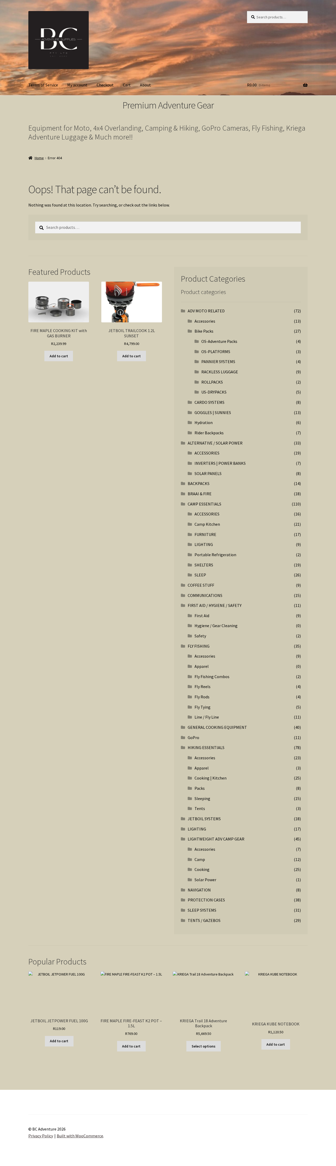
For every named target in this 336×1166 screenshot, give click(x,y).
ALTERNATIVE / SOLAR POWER (215, 443)
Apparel (202, 666)
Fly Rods (202, 696)
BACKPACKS (198, 483)
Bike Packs (204, 331)
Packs (200, 788)
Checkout (105, 84)
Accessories (205, 321)
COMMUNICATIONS (205, 595)
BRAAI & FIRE (200, 493)
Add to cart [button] (59, 356)
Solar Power (205, 879)
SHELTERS (204, 564)
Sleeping (202, 798)
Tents (200, 808)
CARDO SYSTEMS (209, 402)
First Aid (202, 615)
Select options (204, 1046)
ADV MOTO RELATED (206, 310)
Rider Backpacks (209, 432)
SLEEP (200, 574)
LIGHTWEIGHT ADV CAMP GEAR (216, 839)
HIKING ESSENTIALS (206, 747)
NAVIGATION (199, 889)
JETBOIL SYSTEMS (204, 818)
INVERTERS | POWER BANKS (220, 463)
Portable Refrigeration (215, 554)
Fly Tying (203, 707)
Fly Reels (203, 686)
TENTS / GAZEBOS (204, 920)
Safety (200, 635)
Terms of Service (43, 84)
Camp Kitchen (207, 524)
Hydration (204, 422)
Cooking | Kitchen (211, 778)
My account (77, 84)
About (145, 84)
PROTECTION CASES (206, 899)
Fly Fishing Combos (212, 676)
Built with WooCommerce (80, 1135)
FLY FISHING (198, 646)
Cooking (202, 869)
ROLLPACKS (212, 382)
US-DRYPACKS (214, 392)
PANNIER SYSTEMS (218, 361)
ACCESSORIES (207, 453)
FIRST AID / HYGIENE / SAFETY (215, 605)
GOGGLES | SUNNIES (213, 412)
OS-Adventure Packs (219, 341)
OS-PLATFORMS (215, 351)
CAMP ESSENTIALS (204, 504)
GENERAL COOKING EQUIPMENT (217, 727)
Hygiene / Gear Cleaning (216, 625)
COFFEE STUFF (201, 585)
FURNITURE (205, 534)
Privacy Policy (40, 1135)
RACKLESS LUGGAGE (219, 371)
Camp (200, 859)
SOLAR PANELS (208, 473)
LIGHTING (204, 544)
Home (39, 158)
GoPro (193, 737)
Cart (127, 84)
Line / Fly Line (207, 717)
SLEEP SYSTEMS (202, 910)
